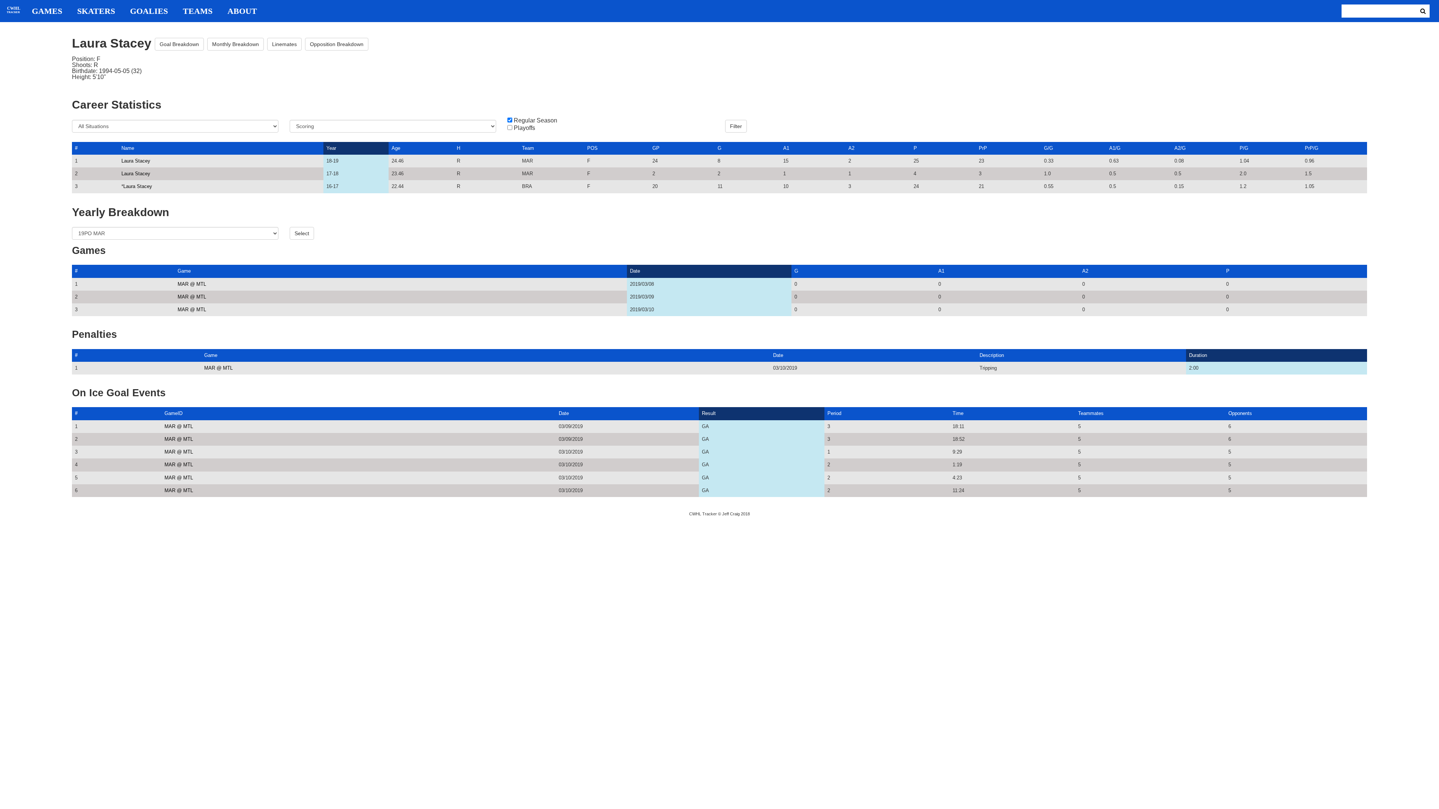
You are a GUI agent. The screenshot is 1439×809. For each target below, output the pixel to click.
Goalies (149, 11)
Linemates (284, 44)
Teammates (1091, 413)
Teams (197, 11)
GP (656, 148)
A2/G (1180, 148)
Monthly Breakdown (235, 44)
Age (396, 148)
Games (47, 11)
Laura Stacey (135, 161)
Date (635, 271)
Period (834, 413)
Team (528, 148)
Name (127, 148)
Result (709, 413)
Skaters (96, 11)
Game (184, 271)
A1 (786, 148)
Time (958, 413)
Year (331, 148)
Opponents (1240, 413)
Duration (1198, 355)
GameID (173, 413)
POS (592, 148)
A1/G (1114, 148)
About (242, 11)
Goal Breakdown (179, 44)
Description (992, 355)
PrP (983, 148)
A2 (851, 148)
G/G (1048, 148)
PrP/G (1311, 148)
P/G (1244, 148)
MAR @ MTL (192, 284)
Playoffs (524, 128)
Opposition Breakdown (336, 44)
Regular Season (535, 121)
